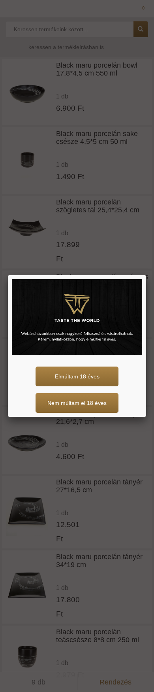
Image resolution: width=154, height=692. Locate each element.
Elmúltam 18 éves (77, 376)
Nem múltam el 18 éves (77, 403)
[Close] (146, 275)
